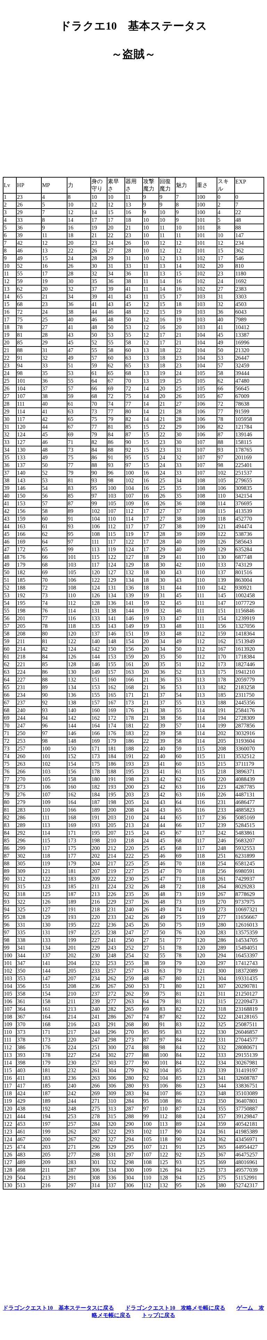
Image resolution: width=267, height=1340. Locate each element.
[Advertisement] (133, 116)
